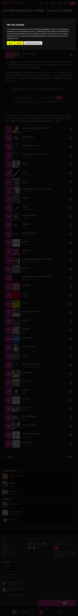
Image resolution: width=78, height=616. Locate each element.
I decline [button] (19, 43)
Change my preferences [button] (33, 43)
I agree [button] (10, 43)
